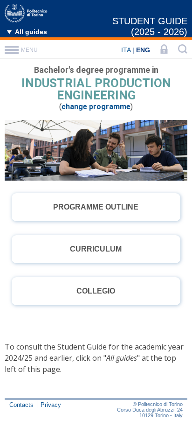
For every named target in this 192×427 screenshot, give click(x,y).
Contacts (21, 404)
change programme (96, 106)
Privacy (51, 404)
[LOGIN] (164, 49)
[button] (96, 207)
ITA (125, 50)
